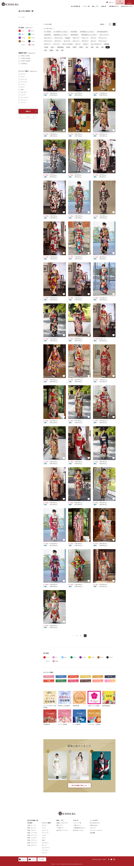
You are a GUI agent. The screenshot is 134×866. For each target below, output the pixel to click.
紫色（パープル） (32, 833)
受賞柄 (107, 44)
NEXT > (85, 635)
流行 (81, 47)
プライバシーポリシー (96, 830)
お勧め (68, 38)
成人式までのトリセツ (127, 6)
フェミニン (24, 100)
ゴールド (58, 41)
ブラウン (23, 41)
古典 (22, 89)
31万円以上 (24, 63)
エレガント (24, 92)
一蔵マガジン (77, 825)
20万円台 (48, 35)
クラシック (24, 79)
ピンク (32, 30)
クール (23, 77)
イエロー (33, 37)
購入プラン (60, 825)
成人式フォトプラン (62, 830)
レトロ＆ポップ (96, 44)
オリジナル (59, 38)
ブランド (47, 44)
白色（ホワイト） (32, 845)
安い (53, 47)
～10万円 (48, 32)
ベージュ (57, 44)
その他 (32, 44)
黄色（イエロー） (32, 838)
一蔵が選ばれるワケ (113, 6)
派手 (75, 47)
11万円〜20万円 (25, 58)
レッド (23, 30)
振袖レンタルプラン (62, 823)
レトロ (23, 84)
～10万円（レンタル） (61, 32)
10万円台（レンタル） (87, 32)
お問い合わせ (94, 825)
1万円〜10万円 (25, 56)
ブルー (23, 34)
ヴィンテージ (25, 97)
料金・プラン (95, 6)
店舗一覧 (103, 6)
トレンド (23, 102)
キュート (23, 95)
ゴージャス (24, 82)
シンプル (67, 41)
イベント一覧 (86, 6)
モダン (86, 44)
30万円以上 (75, 35)
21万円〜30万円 (25, 61)
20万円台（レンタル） (61, 35)
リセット (28, 116)
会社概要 (92, 833)
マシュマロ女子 (68, 44)
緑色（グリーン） (32, 835)
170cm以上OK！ (103, 32)
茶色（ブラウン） (32, 840)
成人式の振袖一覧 (75, 6)
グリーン (33, 34)
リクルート (93, 828)
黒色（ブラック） (32, 843)
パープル (23, 37)
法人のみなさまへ (95, 823)
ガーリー (23, 74)
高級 (51, 50)
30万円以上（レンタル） (89, 35)
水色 (68, 47)
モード (23, 87)
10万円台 (74, 32)
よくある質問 (94, 820)
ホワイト (23, 44)
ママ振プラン (60, 828)
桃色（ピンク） (32, 828)
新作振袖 (60, 47)
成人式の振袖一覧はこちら (79, 785)
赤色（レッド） (32, 825)
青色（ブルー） (32, 830)
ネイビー (85, 41)
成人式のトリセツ (78, 830)
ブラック (33, 41)
